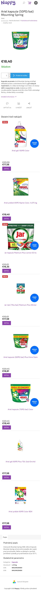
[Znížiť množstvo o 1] (9, 76)
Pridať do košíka (21, 75)
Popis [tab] (5, 537)
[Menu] (36, 3)
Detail (6, 169)
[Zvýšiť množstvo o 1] (9, 74)
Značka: (7, 23)
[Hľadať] (24, 3)
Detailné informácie (7, 97)
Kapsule (15, 562)
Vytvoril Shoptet (22, 582)
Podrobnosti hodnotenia (28, 21)
